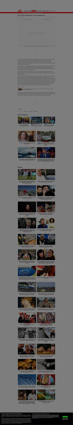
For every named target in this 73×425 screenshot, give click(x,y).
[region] (36, 418)
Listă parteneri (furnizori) (35, 418)
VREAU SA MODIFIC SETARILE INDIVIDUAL (65, 419)
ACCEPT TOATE (65, 416)
